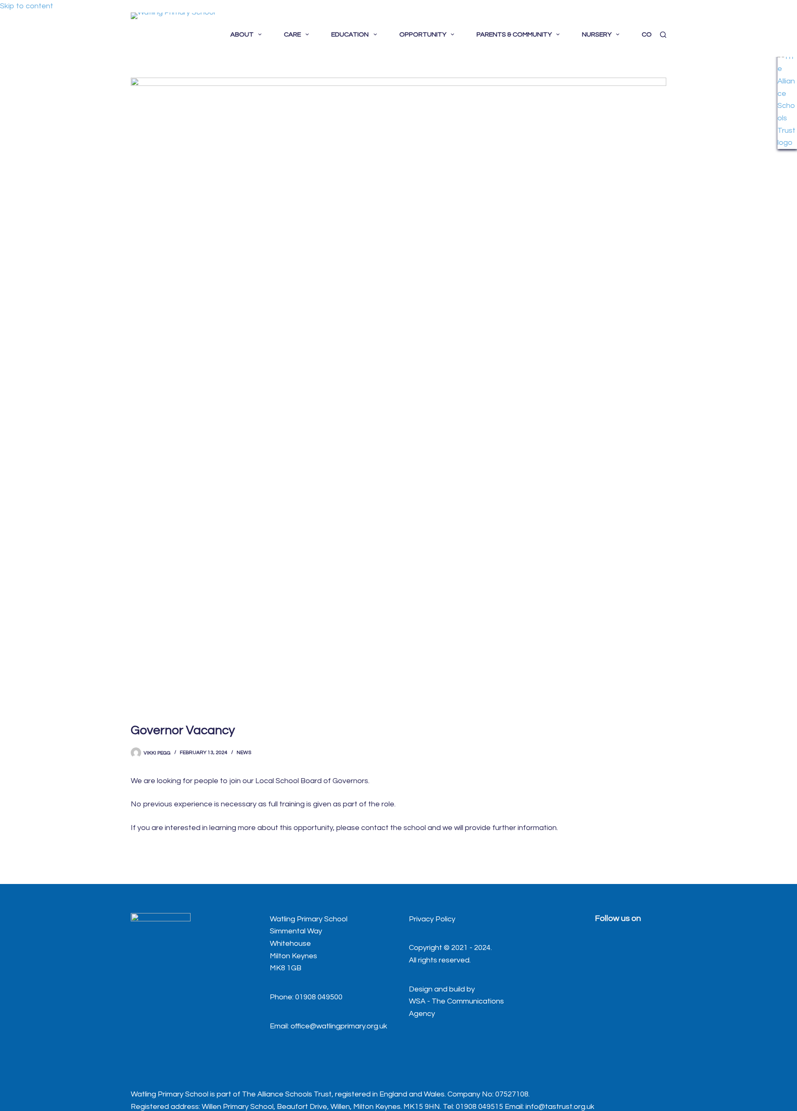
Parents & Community (514, 34)
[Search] (663, 35)
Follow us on (618, 918)
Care (292, 34)
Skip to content (26, 6)
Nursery (596, 34)
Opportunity (422, 34)
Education (350, 34)
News (244, 752)
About (242, 34)
